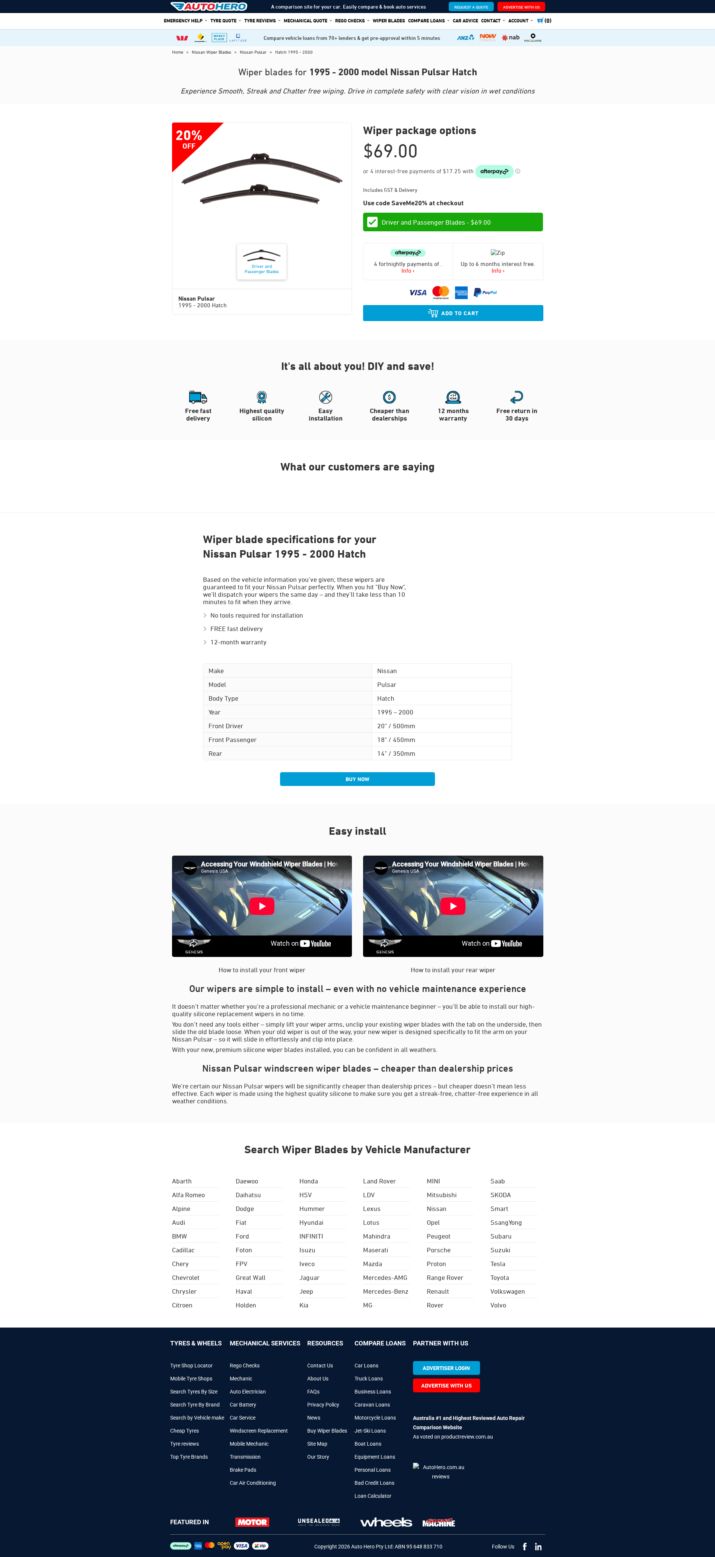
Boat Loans (368, 1444)
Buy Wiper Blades (327, 1431)
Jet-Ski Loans (370, 1431)
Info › (407, 270)
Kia (303, 1305)
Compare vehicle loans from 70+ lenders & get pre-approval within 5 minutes (352, 38)
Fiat (241, 1222)
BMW (179, 1236)
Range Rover (445, 1277)
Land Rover (379, 1181)
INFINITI (311, 1236)
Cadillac (183, 1249)
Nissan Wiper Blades (212, 51)
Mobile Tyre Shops (191, 1379)
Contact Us (320, 1366)
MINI (433, 1181)
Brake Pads (243, 1470)
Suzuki (500, 1249)
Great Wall (251, 1277)
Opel (433, 1222)
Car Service (242, 1418)
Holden (246, 1305)
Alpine (181, 1208)
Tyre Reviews (260, 20)
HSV (305, 1194)
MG (367, 1305)
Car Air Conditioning (253, 1483)
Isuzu (307, 1249)
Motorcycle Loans (375, 1418)
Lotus (371, 1222)
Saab (497, 1181)
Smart (499, 1208)
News (313, 1418)
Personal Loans (373, 1470)
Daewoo (247, 1181)
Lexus (372, 1208)
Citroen (182, 1305)
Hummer (312, 1208)
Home (178, 51)
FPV (241, 1263)
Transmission (245, 1457)
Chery (180, 1263)
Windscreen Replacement (259, 1431)
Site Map (317, 1444)
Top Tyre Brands (189, 1457)
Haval (244, 1291)
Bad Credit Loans (374, 1483)
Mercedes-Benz (386, 1291)
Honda (308, 1181)
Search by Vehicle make (197, 1418)
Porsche (439, 1249)
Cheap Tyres (184, 1431)
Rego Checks (245, 1366)
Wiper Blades (389, 20)
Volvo (498, 1305)
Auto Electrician (248, 1392)
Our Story (318, 1457)
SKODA (500, 1194)
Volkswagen (507, 1291)
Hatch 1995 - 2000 (294, 51)
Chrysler (184, 1291)
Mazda (372, 1263)
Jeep (306, 1291)
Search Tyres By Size (193, 1392)
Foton (244, 1249)
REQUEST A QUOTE (471, 6)
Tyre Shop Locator (191, 1366)
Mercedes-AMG (385, 1277)
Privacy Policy (323, 1405)
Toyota (499, 1277)
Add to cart (460, 313)
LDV (369, 1194)
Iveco (307, 1263)
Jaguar (309, 1277)
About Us (317, 1379)
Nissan (437, 1208)
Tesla (497, 1263)
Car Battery (243, 1405)
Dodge (245, 1208)
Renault (438, 1291)
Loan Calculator (373, 1496)
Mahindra (376, 1236)
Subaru (501, 1236)
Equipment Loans (375, 1457)
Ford (242, 1236)
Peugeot (439, 1236)
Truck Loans (369, 1379)
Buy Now (357, 779)
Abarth (182, 1181)
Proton (436, 1263)
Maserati (375, 1249)
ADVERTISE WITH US (521, 6)
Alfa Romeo (188, 1194)
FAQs (313, 1392)
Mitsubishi (442, 1194)
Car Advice (465, 20)
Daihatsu (248, 1194)
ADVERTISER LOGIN (446, 1368)
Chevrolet (186, 1277)
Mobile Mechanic (249, 1444)
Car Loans (366, 1366)
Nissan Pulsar (254, 51)
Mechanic (241, 1379)
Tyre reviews (184, 1444)
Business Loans (373, 1392)
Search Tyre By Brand (195, 1405)
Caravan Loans (372, 1405)
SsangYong (506, 1222)
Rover (435, 1305)
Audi (178, 1222)
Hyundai (311, 1222)
